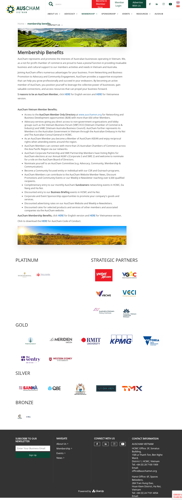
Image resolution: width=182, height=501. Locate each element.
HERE (67, 94)
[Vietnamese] (178, 6)
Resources (142, 13)
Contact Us (54, 25)
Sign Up (33, 455)
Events (60, 453)
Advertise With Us (137, 4)
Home (21, 23)
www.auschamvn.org (90, 114)
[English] (178, 2)
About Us (53, 13)
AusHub (159, 13)
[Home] (22, 9)
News (59, 457)
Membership (63, 448)
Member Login (119, 4)
